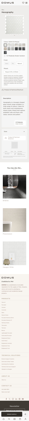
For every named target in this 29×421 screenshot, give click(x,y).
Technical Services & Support (9, 366)
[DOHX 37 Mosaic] (16, 45)
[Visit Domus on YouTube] (22, 399)
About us (4, 379)
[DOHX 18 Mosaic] (20, 45)
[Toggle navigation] (26, 3)
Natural (20, 63)
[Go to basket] (20, 419)
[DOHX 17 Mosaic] (20, 48)
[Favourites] (23, 3)
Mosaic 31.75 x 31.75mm (11, 72)
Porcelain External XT (7, 320)
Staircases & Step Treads (8, 361)
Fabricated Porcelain (7, 335)
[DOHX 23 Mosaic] (5, 52)
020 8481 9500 (5, 389)
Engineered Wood (6, 338)
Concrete (4, 310)
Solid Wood (4, 340)
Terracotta (4, 325)
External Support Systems (8, 359)
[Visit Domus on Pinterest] (19, 399)
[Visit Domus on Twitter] (9, 399)
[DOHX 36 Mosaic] (23, 45)
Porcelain (4, 304)
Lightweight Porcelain (7, 333)
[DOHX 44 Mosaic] (16, 48)
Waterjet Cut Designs (7, 369)
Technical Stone (5, 322)
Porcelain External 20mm (8, 317)
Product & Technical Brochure (13, 90)
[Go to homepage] (4, 419)
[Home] (8, 3)
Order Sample (12, 414)
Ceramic (4, 307)
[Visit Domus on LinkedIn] (16, 399)
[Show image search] (15, 419)
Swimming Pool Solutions (8, 364)
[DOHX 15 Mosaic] (9, 45)
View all (3, 302)
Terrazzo (4, 327)
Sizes (5, 131)
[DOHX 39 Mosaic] (5, 48)
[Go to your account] (25, 419)
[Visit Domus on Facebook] (6, 399)
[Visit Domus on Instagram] (12, 399)
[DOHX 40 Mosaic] (12, 48)
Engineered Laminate (7, 343)
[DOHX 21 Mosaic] (9, 48)
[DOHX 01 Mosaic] (5, 45)
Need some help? (6, 392)
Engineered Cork (6, 348)
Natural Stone (5, 315)
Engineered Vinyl (6, 345)
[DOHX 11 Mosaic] (23, 48)
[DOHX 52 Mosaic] (12, 45)
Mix (13, 63)
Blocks (3, 330)
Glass (6, 63)
